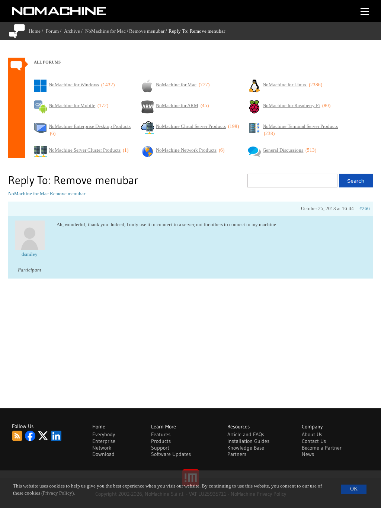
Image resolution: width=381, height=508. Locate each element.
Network (101, 447)
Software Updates (171, 454)
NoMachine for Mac (105, 31)
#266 (364, 208)
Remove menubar (146, 31)
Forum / (55, 31)
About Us (312, 434)
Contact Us (314, 441)
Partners (236, 454)
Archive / (74, 31)
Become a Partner (322, 447)
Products (161, 441)
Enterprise (103, 441)
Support (160, 447)
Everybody (103, 434)
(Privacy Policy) (57, 493)
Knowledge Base (245, 447)
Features (160, 434)
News (308, 454)
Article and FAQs (245, 434)
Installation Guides (248, 441)
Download (103, 454)
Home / (37, 31)
